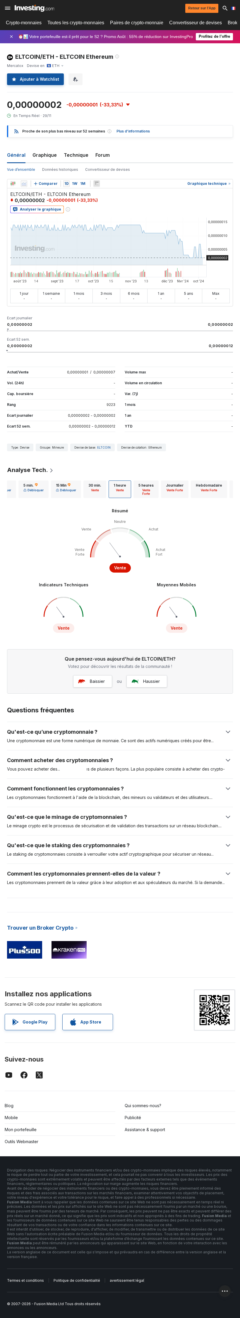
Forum (102, 155)
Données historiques (60, 169)
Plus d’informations (133, 131)
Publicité (133, 1117)
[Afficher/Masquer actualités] (96, 183)
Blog (9, 1105)
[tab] (33, 489)
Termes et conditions (25, 1280)
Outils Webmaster (21, 1141)
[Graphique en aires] (24, 183)
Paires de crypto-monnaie (136, 22)
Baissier (97, 681)
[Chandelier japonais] (13, 183)
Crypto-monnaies (24, 22)
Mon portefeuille (21, 1129)
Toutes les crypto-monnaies (75, 22)
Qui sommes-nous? (143, 1105)
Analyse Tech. (27, 469)
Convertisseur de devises (195, 22)
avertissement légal (127, 1280)
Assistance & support (145, 1129)
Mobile (11, 1117)
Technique (76, 155)
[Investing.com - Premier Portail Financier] (34, 8)
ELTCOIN (104, 447)
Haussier (151, 681)
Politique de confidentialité (77, 1280)
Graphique (44, 155)
